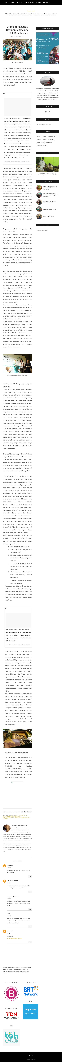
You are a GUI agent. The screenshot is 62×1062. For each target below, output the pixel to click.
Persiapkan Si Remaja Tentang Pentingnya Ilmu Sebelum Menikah (47, 174)
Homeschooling (51, 136)
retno (8, 913)
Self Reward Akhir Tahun (49, 209)
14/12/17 (9, 898)
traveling (39, 139)
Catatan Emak (31, 11)
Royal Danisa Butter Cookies (14, 938)
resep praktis (51, 139)
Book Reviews (49, 142)
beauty (44, 139)
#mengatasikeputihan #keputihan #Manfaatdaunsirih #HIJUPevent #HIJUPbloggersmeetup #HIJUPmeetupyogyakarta (16, 816)
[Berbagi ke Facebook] (22, 812)
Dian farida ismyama (13, 880)
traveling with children (42, 145)
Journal (38, 136)
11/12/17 (9, 882)
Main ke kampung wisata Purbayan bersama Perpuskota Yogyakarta (50, 195)
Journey (5, 818)
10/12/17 (9, 867)
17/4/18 (8, 933)
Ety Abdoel (10, 865)
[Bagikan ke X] (25, 812)
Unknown (9, 931)
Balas (30, 876)
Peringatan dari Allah (48, 216)
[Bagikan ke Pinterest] (27, 812)
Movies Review (40, 142)
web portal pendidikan (13, 896)
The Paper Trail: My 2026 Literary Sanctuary (49, 202)
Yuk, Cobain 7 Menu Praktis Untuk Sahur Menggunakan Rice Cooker (50, 188)
